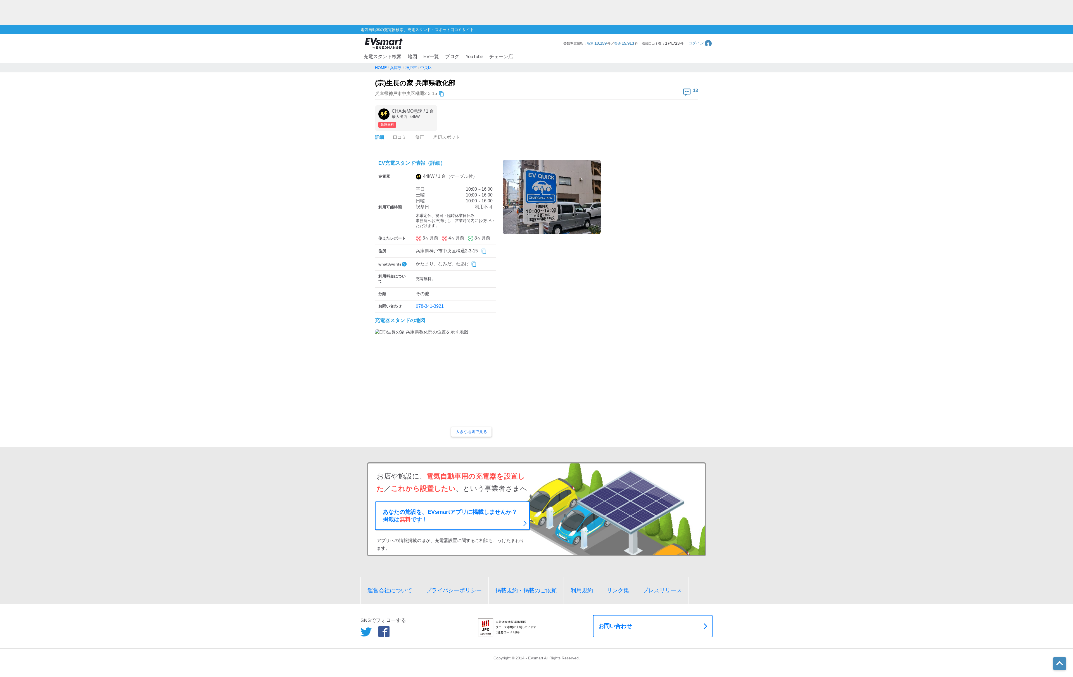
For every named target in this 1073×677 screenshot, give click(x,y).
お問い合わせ (615, 626)
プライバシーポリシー (454, 590)
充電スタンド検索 (383, 56)
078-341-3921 (430, 306)
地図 (412, 56)
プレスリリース (662, 590)
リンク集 (618, 590)
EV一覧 (431, 56)
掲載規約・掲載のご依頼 (526, 590)
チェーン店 (501, 56)
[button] (700, 43)
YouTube (474, 56)
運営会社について (389, 590)
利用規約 (582, 590)
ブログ (452, 56)
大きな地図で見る (471, 431)
